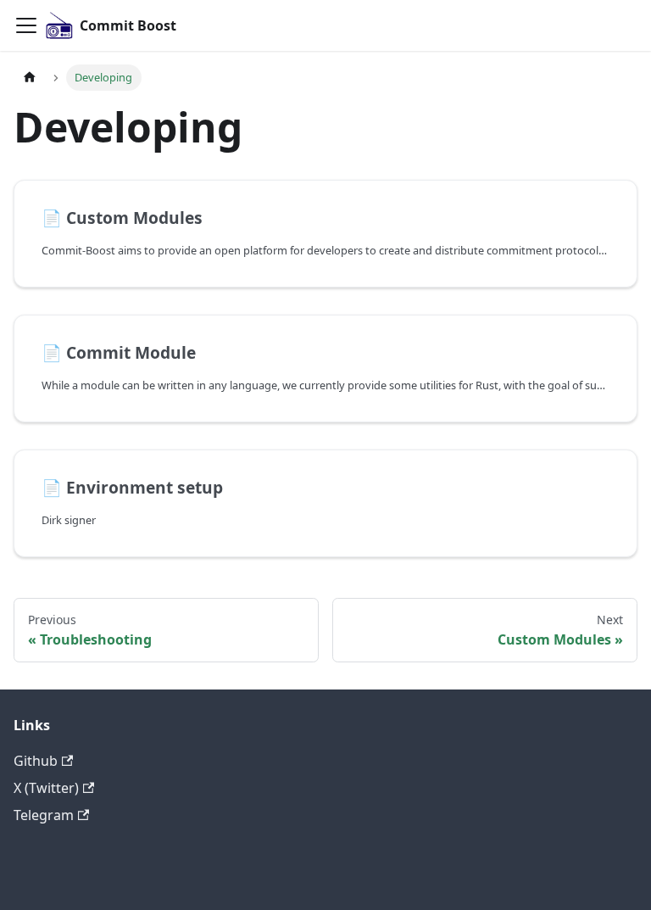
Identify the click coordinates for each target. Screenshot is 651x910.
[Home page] (30, 77)
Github (36, 760)
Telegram (44, 815)
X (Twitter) (46, 788)
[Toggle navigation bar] (26, 25)
